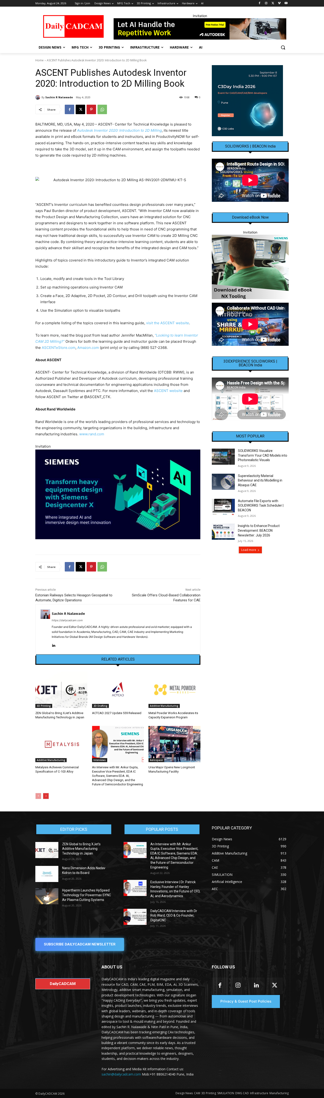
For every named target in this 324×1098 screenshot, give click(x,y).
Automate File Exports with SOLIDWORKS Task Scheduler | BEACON (260, 505)
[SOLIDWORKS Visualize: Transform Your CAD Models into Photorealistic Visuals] (223, 457)
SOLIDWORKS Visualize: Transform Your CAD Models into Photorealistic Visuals (262, 455)
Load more (248, 550)
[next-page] (46, 796)
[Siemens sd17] (117, 494)
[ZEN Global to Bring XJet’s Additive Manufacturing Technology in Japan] (61, 690)
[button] (283, 47)
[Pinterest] (91, 109)
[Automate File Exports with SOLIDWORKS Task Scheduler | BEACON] (223, 507)
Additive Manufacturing (164, 705)
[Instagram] (266, 3)
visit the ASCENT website (167, 323)
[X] (273, 3)
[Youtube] (286, 3)
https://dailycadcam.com (67, 620)
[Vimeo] (279, 3)
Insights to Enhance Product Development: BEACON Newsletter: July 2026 (259, 530)
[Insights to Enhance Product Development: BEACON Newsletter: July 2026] (223, 532)
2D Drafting (100, 705)
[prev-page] (38, 796)
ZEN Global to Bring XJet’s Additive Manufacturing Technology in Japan (81, 848)
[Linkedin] (53, 644)
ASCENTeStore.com (58, 347)
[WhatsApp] (102, 109)
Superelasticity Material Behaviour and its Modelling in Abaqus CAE (260, 480)
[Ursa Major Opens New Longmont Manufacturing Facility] (174, 744)
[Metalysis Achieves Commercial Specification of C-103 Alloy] (61, 744)
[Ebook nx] (250, 267)
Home (39, 60)
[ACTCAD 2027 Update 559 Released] (118, 690)
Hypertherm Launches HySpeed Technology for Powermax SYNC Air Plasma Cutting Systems (86, 894)
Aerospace (156, 760)
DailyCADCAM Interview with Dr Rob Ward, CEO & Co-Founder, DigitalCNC (173, 915)
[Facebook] (259, 3)
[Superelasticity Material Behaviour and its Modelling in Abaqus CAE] (223, 482)
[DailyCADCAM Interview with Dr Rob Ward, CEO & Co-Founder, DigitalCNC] (135, 917)
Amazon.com (88, 347)
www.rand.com (91, 434)
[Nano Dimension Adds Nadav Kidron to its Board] (46, 874)
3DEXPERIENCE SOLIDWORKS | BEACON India (250, 363)
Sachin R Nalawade (59, 97)
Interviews (99, 760)
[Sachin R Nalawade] (38, 97)
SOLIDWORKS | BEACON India (250, 146)
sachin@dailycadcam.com (121, 1074)
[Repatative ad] (200, 29)
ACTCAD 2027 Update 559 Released (116, 713)
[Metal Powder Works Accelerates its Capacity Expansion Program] (174, 690)
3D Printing (44, 705)
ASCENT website (168, 390)
